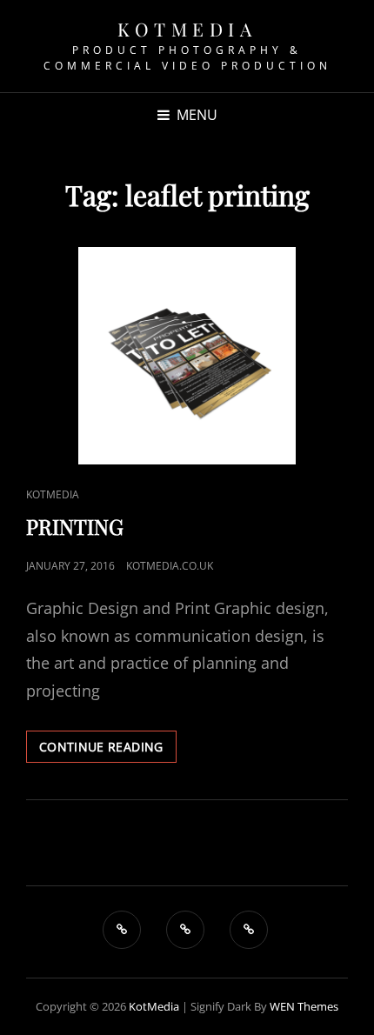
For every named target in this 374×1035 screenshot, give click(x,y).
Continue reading (108, 746)
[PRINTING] (187, 355)
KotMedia (187, 29)
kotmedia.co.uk (169, 565)
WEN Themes (304, 1006)
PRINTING (75, 526)
